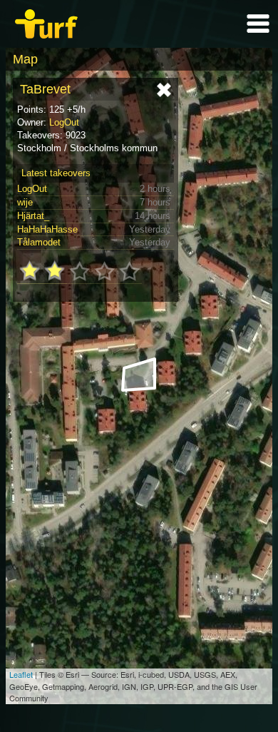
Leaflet (21, 674)
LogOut (64, 122)
